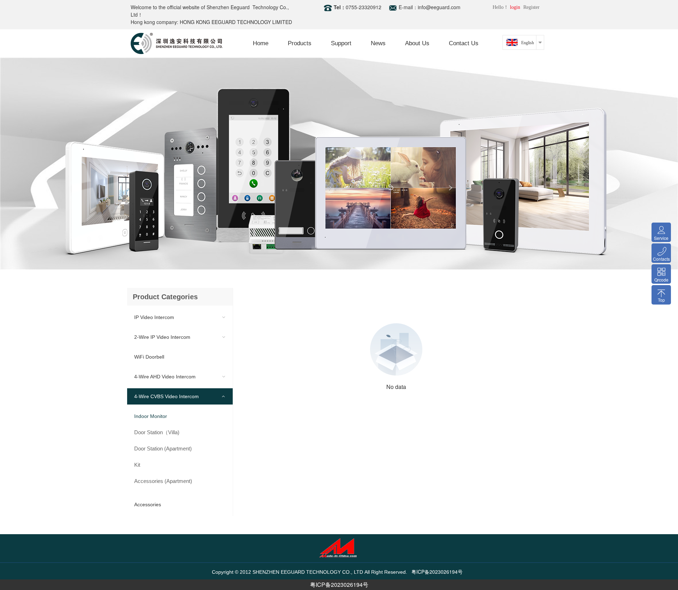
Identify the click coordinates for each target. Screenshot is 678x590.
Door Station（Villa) (156, 432)
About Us (417, 43)
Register (531, 7)
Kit (137, 465)
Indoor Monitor (150, 416)
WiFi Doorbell (149, 357)
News (378, 43)
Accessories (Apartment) (163, 481)
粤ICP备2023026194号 (339, 584)
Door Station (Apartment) (163, 449)
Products (299, 43)
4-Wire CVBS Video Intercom (166, 396)
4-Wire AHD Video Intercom (165, 376)
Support (341, 43)
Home (260, 43)
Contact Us (463, 43)
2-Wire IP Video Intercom (162, 337)
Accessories (147, 504)
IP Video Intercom (154, 317)
